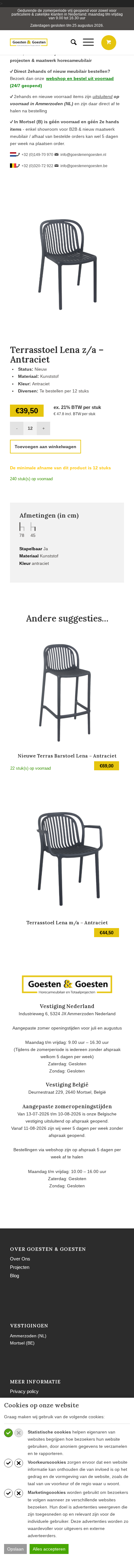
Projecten (19, 1267)
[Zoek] (71, 42)
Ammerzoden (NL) (28, 1335)
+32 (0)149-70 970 (37, 155)
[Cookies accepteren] (8, 1433)
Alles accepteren (49, 1548)
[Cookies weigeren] (18, 1433)
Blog (14, 1275)
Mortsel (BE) (22, 1342)
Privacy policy (24, 1391)
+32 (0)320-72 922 (37, 166)
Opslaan (15, 1548)
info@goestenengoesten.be (84, 166)
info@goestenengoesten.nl (83, 155)
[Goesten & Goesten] (28, 42)
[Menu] (85, 42)
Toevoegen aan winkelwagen (45, 446)
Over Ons (20, 1258)
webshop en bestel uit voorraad (80, 78)
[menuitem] (71, 42)
